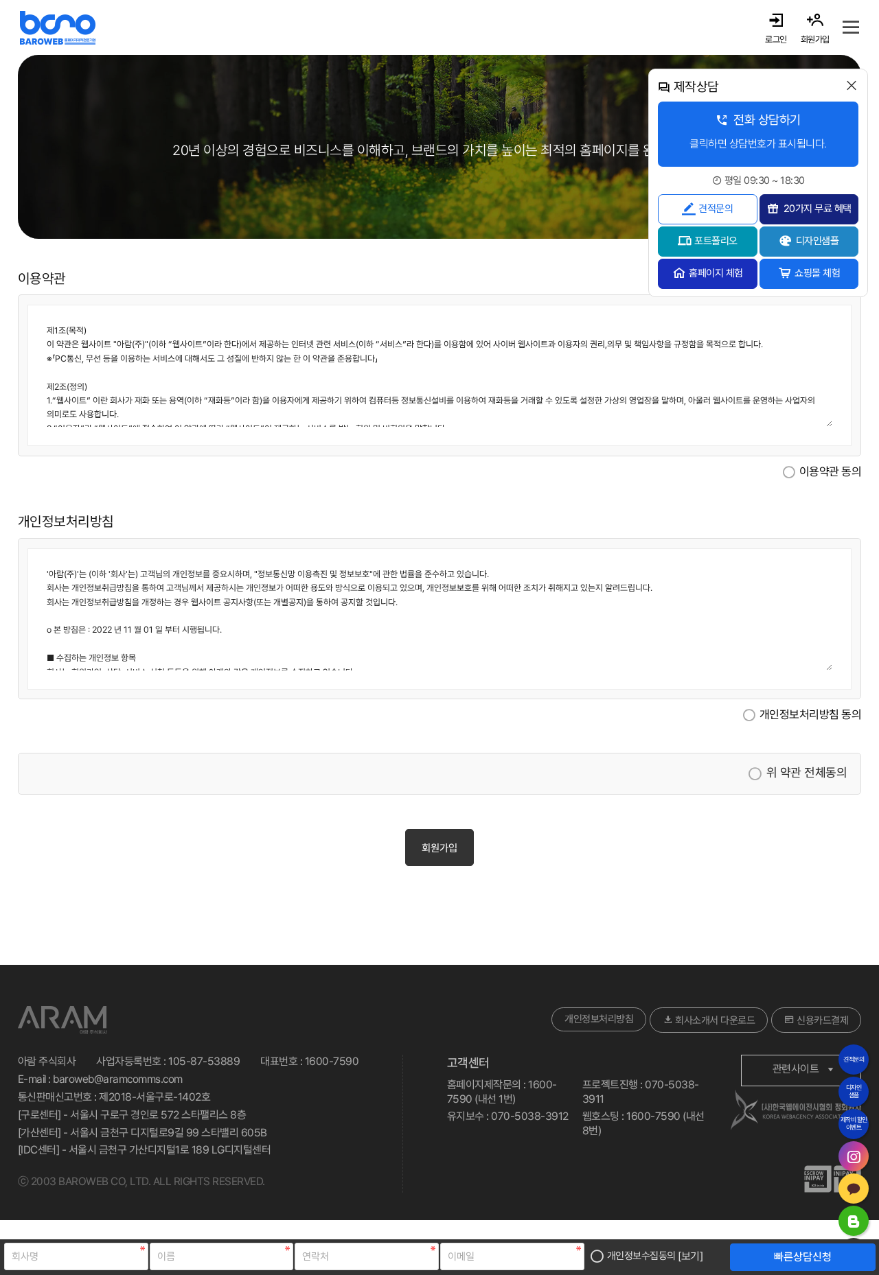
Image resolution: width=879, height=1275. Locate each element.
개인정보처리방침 (598, 1019)
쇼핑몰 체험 (817, 273)
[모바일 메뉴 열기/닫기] (851, 27)
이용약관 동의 (830, 471)
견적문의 (715, 208)
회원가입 (439, 848)
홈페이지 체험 (716, 273)
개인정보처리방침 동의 (811, 715)
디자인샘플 (817, 241)
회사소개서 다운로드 (714, 1020)
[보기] (690, 1256)
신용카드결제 (822, 1020)
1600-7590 (332, 1061)
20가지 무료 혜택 (818, 208)
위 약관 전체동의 (806, 773)
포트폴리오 (716, 241)
